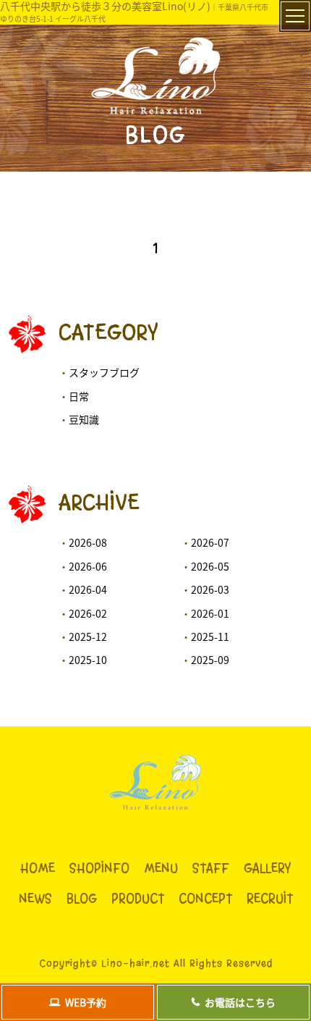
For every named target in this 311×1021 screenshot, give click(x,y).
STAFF (210, 868)
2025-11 (210, 636)
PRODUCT (137, 898)
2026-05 (210, 566)
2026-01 (210, 613)
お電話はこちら (240, 1002)
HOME (37, 868)
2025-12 (88, 636)
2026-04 (88, 589)
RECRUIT (270, 898)
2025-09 (210, 659)
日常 (79, 396)
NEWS (35, 898)
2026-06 (88, 566)
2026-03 (210, 589)
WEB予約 (85, 1002)
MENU (161, 868)
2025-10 (88, 659)
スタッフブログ (104, 372)
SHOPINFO (99, 868)
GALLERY (267, 868)
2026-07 (210, 542)
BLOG (82, 898)
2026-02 (88, 613)
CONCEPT (205, 898)
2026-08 (88, 542)
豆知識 (84, 419)
